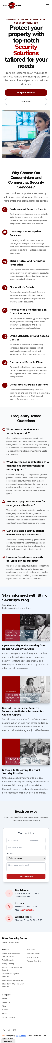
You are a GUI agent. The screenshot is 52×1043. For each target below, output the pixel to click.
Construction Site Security (12, 980)
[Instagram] (9, 1029)
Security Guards (33, 954)
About (4, 999)
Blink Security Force (14, 938)
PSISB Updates (8, 1017)
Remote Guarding (34, 961)
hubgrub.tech (21, 1036)
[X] (3, 1029)
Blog (4, 1006)
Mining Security (8, 964)
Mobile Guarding (33, 957)
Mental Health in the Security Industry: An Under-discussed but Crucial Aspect (23, 711)
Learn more (26, 101)
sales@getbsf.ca (27, 910)
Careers (5, 1010)
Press (4, 1013)
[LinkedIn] (14, 1029)
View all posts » (9, 605)
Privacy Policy (14, 942)
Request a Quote (26, 92)
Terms (4, 942)
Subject (10, 853)
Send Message (26, 876)
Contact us (6, 1002)
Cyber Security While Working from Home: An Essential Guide (23, 647)
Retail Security (8, 960)
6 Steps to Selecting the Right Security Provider (21, 771)
